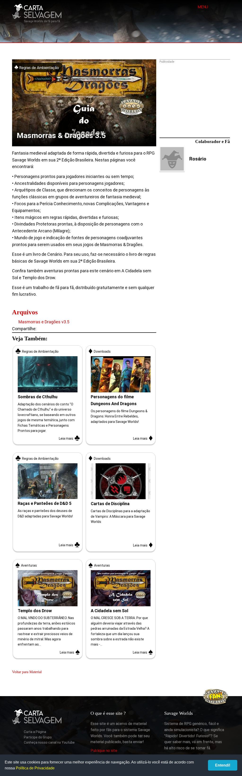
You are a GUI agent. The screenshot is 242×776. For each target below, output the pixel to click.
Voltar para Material (27, 672)
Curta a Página (35, 732)
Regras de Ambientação (38, 67)
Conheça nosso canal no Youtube (49, 742)
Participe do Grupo (38, 737)
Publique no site (104, 750)
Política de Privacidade (35, 768)
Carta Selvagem (36, 11)
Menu (202, 7)
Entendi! (222, 765)
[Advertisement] (195, 96)
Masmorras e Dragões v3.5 (43, 321)
